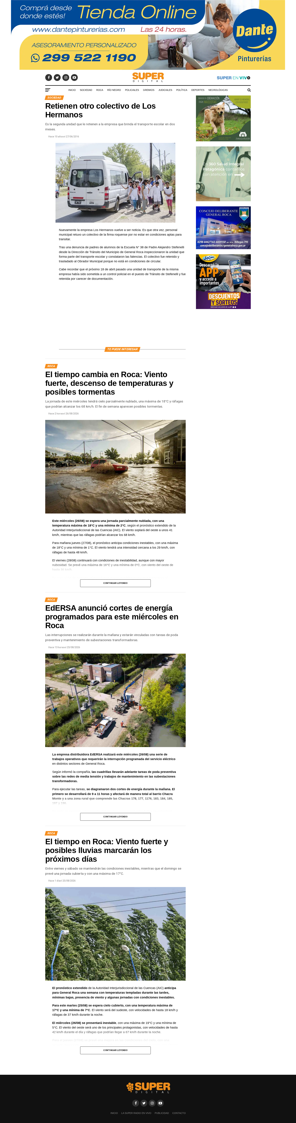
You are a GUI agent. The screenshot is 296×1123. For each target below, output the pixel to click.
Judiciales (165, 90)
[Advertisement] (122, 318)
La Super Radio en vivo (136, 1113)
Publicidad (162, 1113)
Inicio (72, 90)
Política (181, 90)
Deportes (197, 90)
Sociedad (86, 90)
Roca (99, 90)
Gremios (148, 90)
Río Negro (114, 90)
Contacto (179, 1113)
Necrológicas (218, 90)
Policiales (132, 90)
